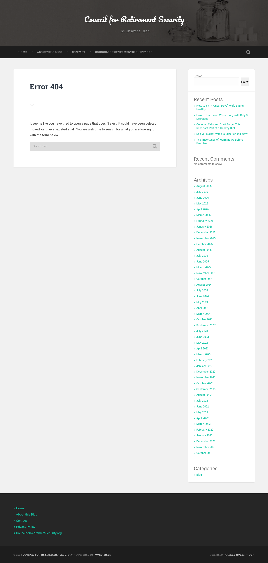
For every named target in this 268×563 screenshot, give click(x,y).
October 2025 (204, 244)
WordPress (102, 554)
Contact (78, 52)
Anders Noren (235, 554)
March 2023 (203, 354)
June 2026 (202, 197)
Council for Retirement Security (134, 19)
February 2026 (204, 220)
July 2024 (202, 290)
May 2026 (202, 203)
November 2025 (205, 238)
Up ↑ (252, 554)
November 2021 (205, 447)
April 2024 (202, 308)
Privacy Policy (25, 527)
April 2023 (202, 348)
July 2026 (202, 192)
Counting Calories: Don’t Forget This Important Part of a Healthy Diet (218, 126)
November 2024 (205, 273)
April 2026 (202, 209)
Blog (199, 474)
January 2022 (204, 435)
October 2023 (204, 319)
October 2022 (204, 383)
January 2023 (204, 366)
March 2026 (203, 215)
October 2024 (204, 278)
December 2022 (205, 371)
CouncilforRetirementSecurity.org (123, 52)
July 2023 (202, 331)
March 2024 (203, 313)
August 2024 (203, 284)
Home (22, 52)
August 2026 (203, 186)
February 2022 (204, 429)
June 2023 (202, 337)
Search (198, 76)
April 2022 (202, 418)
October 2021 (204, 453)
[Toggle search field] (248, 52)
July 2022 (202, 400)
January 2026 (204, 226)
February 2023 (204, 360)
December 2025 (205, 232)
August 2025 (203, 250)
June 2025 (202, 261)
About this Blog (49, 52)
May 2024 (202, 302)
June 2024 (202, 296)
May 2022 (202, 412)
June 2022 (202, 406)
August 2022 (203, 395)
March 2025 (203, 267)
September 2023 (206, 325)
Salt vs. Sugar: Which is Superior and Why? (222, 134)
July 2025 (202, 255)
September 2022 (206, 389)
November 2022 (205, 377)
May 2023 (202, 342)
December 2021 (205, 441)
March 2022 (203, 423)
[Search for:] (95, 146)
